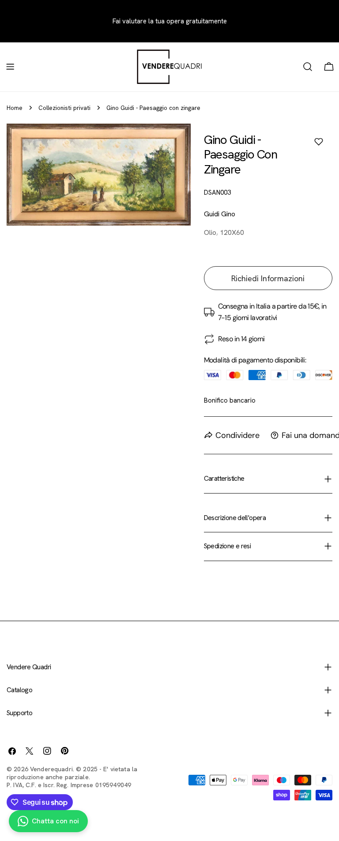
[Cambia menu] (10, 66)
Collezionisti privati (64, 108)
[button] (318, 141)
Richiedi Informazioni (268, 278)
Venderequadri (51, 769)
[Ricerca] (307, 66)
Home (15, 108)
